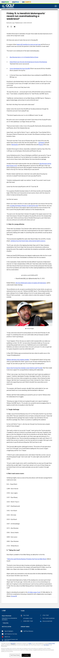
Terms (29, 643)
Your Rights (46, 645)
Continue (26, 655)
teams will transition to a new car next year (28, 44)
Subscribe (5, 623)
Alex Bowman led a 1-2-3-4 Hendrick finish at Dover (24, 57)
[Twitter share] (11, 26)
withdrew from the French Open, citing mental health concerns (28, 241)
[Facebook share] (8, 26)
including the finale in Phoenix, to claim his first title (24, 206)
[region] (29, 649)
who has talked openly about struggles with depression (30, 283)
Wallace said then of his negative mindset (18, 359)
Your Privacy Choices (15, 655)
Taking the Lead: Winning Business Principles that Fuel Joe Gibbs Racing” (27, 559)
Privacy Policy (52, 643)
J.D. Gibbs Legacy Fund (34, 592)
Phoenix (41, 144)
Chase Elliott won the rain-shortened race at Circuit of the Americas (28, 62)
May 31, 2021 (41, 278)
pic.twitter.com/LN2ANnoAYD (29, 275)
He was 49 (14, 596)
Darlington (42, 142)
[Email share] (14, 26)
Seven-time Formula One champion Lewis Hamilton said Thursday (25, 368)
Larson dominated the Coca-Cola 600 (20, 68)
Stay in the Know (6, 616)
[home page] (8, 6)
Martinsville (14, 144)
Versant (13, 643)
